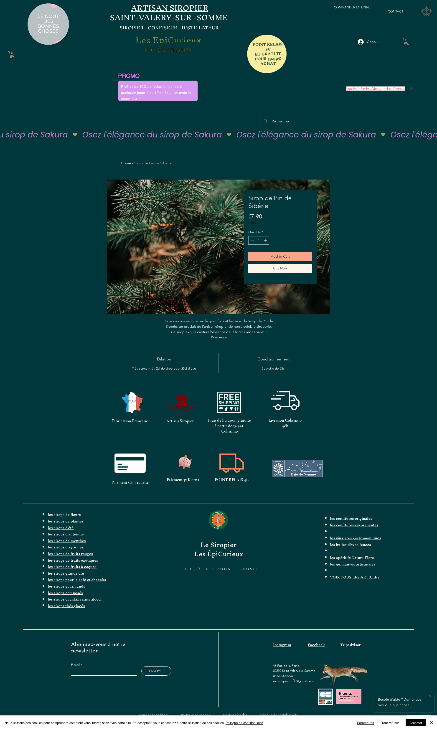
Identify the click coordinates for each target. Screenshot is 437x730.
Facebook (316, 645)
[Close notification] (430, 697)
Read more (219, 337)
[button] (63, 40)
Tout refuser (390, 722)
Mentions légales (235, 715)
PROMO (129, 76)
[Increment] (266, 240)
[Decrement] (252, 240)
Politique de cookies (195, 715)
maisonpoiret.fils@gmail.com (293, 681)
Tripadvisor (350, 645)
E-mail (76, 664)
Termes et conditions (154, 715)
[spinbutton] (259, 240)
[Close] (431, 722)
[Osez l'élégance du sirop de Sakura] (218, 134)
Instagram (282, 645)
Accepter (415, 722)
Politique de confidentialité (279, 715)
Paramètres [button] (365, 722)
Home (126, 163)
